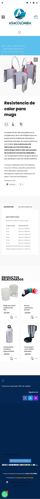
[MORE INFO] (16, 317)
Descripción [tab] (9, 207)
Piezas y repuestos (19, 168)
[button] (36, 60)
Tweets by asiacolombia (10, 454)
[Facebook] (30, 2)
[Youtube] (36, 2)
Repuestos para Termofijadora (24, 165)
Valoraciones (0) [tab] (25, 207)
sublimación (19, 174)
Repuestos (12, 171)
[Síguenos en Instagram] (35, 398)
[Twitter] (27, 2)
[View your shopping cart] (36, 17)
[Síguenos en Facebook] (25, 398)
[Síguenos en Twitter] (30, 398)
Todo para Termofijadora (18, 177)
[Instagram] (33, 2)
